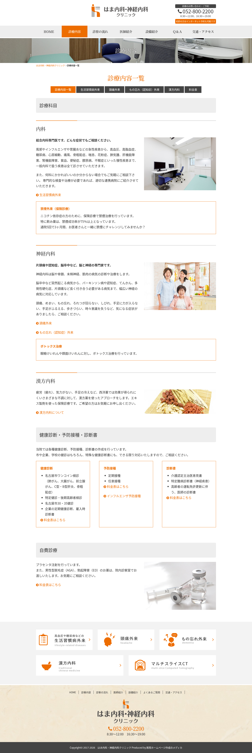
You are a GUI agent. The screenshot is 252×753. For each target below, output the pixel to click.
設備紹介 (152, 31)
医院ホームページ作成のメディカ (164, 747)
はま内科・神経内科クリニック (50, 65)
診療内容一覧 (63, 89)
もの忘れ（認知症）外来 (144, 89)
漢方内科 (174, 89)
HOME (49, 31)
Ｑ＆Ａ (177, 31)
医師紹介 (126, 31)
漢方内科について (51, 412)
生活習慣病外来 (90, 89)
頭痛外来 (114, 89)
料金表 (193, 89)
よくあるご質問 (151, 692)
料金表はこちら (54, 520)
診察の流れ (100, 31)
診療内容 (74, 31)
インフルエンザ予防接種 (124, 496)
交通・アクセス (203, 31)
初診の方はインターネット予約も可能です (195, 21)
